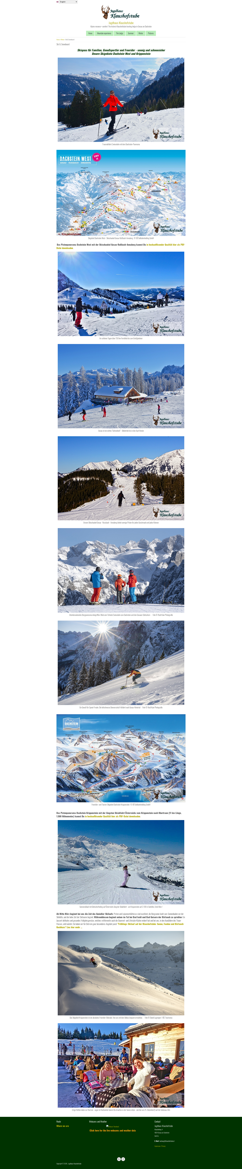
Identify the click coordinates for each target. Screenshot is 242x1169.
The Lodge (119, 33)
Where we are (62, 1126)
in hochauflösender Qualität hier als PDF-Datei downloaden (112, 816)
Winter (141, 33)
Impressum (158, 1146)
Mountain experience (104, 33)
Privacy (163, 1146)
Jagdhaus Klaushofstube (121, 22)
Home (90, 33)
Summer (131, 33)
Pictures (151, 33)
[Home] (120, 18)
